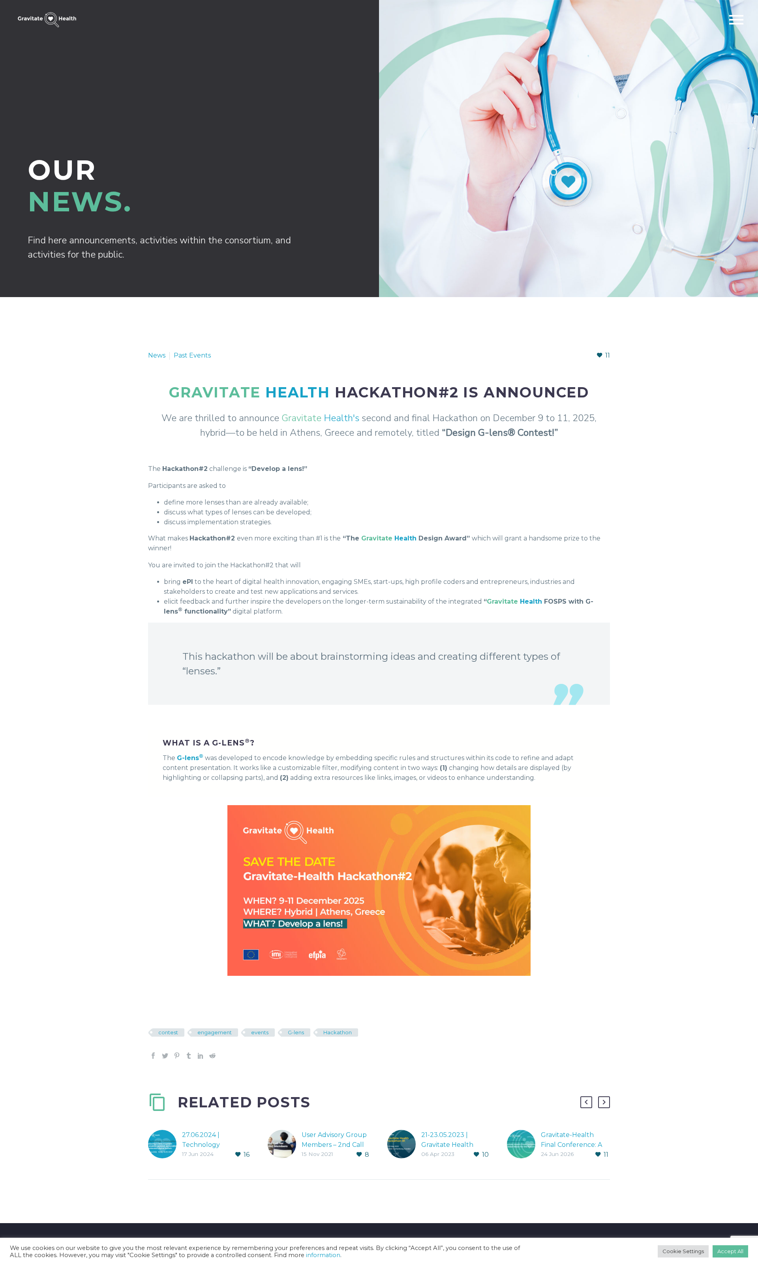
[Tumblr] (189, 1055)
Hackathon (337, 1032)
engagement (214, 1032)
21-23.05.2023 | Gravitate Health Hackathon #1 (447, 1144)
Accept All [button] (730, 1251)
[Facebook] (153, 1055)
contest (168, 1032)
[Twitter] (165, 1055)
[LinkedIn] (200, 1055)
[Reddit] (212, 1055)
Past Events (192, 355)
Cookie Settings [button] (683, 1251)
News (156, 355)
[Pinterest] (177, 1055)
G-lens (296, 1032)
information (323, 1255)
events (259, 1032)
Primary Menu (736, 20)
